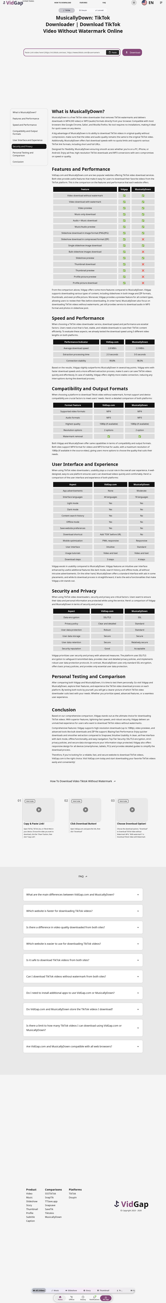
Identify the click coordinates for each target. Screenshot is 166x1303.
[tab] (39, 1290)
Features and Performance (26, 118)
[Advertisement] (83, 77)
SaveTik (49, 1209)
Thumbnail (32, 1209)
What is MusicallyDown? (24, 112)
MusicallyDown (53, 1216)
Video (29, 1193)
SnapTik (49, 1197)
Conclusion (18, 161)
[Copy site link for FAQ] (86, 876)
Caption (30, 1220)
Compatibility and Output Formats (25, 132)
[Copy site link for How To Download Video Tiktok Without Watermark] (114, 781)
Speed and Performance (25, 124)
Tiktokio (49, 1213)
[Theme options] (134, 2)
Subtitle (30, 1216)
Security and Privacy (22, 146)
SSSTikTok (50, 1193)
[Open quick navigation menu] (161, 2)
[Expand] (138, 894)
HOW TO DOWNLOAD (62, 3)
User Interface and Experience (27, 140)
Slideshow (31, 1201)
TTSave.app (51, 1201)
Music (29, 1197)
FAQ (104, 3)
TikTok (72, 1193)
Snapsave (50, 1205)
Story (29, 1205)
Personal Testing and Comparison (23, 154)
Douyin (73, 1197)
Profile (29, 1213)
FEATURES (83, 3)
